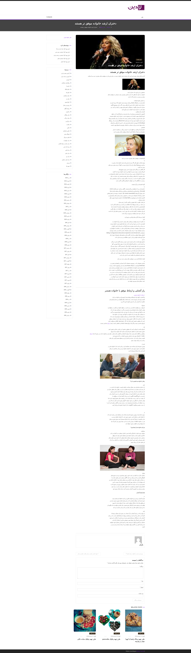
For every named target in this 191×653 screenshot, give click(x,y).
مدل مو (68, 156)
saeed (138, 636)
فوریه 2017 (67, 280)
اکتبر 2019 (67, 222)
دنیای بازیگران (66, 95)
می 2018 (68, 238)
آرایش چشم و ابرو (65, 73)
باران (141, 545)
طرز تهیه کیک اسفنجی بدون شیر (62, 52)
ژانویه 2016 (67, 312)
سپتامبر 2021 (67, 203)
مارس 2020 (67, 216)
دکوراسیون (67, 102)
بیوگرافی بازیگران (66, 83)
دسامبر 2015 (67, 315)
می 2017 (68, 270)
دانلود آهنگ (67, 89)
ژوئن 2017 (67, 267)
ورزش (68, 163)
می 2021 (68, 206)
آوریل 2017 (67, 274)
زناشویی (68, 111)
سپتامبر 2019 (67, 226)
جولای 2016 (67, 293)
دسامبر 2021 (67, 200)
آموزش (68, 79)
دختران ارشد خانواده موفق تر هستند (125, 65)
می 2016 (68, 299)
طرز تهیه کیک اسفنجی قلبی (63, 58)
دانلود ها (68, 92)
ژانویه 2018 (67, 245)
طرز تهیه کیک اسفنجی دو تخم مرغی (62, 55)
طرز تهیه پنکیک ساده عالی (86, 639)
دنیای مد (68, 99)
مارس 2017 (67, 277)
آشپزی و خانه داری (65, 76)
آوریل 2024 (67, 181)
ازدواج (108, 323)
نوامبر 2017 (67, 251)
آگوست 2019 (67, 229)
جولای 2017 (67, 264)
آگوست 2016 (67, 290)
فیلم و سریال (67, 137)
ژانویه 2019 (67, 232)
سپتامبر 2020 (66, 213)
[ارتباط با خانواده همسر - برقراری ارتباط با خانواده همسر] (122, 366)
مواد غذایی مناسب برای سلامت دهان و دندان (87, 554)
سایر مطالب (139, 59)
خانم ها (68, 86)
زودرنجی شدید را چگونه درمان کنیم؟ (135, 554)
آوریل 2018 (67, 242)
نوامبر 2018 (67, 235)
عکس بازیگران (66, 131)
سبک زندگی (67, 118)
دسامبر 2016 (67, 286)
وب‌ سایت (141, 593)
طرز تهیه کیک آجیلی (65, 61)
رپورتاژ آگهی (67, 108)
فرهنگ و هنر (67, 134)
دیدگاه (141, 566)
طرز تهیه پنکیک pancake (111, 639)
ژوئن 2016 (67, 296)
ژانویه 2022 (67, 197)
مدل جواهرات (67, 140)
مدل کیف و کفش (66, 159)
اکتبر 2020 (67, 210)
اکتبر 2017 (67, 254)
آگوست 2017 (67, 261)
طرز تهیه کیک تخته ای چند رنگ (63, 49)
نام (142, 581)
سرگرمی (68, 121)
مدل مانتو (67, 153)
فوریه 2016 (67, 309)
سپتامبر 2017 (67, 258)
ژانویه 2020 (67, 219)
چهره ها (68, 166)
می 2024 (67, 178)
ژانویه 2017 (67, 283)
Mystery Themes (140, 651)
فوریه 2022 (67, 194)
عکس (68, 127)
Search (50, 17)
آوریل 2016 (67, 302)
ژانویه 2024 (67, 184)
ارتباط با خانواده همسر (139, 295)
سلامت (68, 124)
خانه (142, 17)
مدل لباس (67, 150)
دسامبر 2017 (67, 248)
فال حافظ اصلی (67, 37)
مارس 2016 (67, 306)
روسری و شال (66, 105)
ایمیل (141, 587)
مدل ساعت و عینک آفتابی (64, 143)
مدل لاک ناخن (66, 147)
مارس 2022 (67, 190)
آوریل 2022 (67, 187)
